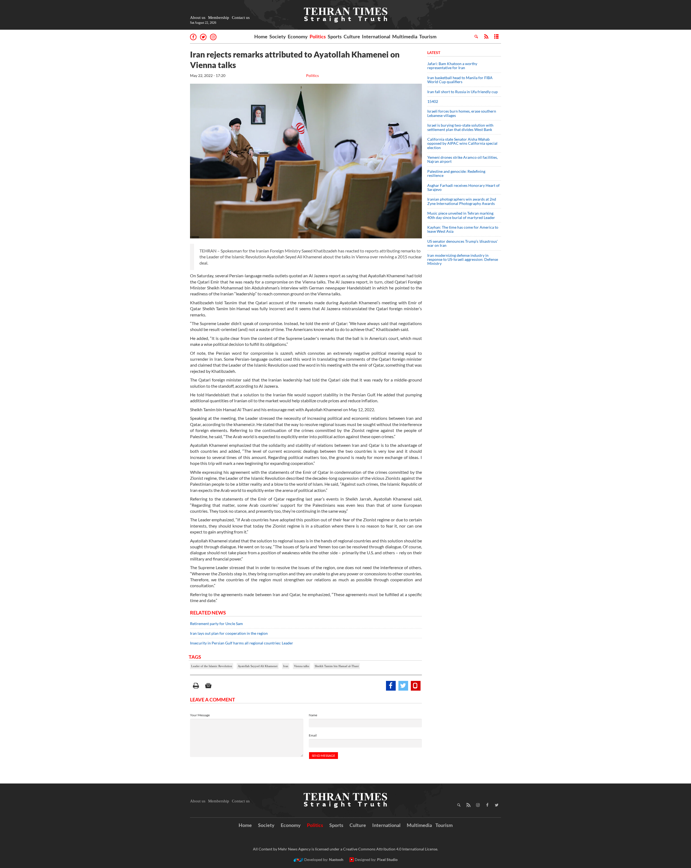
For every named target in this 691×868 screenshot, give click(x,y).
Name (313, 715)
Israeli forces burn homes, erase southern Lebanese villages (461, 113)
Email (313, 735)
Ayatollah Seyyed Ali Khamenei (257, 666)
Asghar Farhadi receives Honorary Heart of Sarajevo (463, 187)
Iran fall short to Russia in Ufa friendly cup (462, 91)
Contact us (241, 17)
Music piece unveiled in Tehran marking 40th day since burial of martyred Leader (462, 215)
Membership (218, 17)
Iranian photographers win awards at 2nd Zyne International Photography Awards (461, 201)
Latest (433, 52)
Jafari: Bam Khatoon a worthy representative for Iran (452, 65)
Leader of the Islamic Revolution (211, 666)
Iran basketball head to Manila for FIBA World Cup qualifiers (460, 79)
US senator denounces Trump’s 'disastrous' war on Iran (462, 243)
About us (197, 17)
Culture (352, 36)
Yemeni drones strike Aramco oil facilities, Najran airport (462, 159)
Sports (335, 36)
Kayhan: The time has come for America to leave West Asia (462, 229)
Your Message (200, 715)
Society (277, 36)
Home (260, 36)
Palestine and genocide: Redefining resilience (456, 173)
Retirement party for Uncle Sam (216, 623)
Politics (318, 36)
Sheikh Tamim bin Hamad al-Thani (337, 666)
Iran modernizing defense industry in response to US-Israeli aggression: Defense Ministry (462, 259)
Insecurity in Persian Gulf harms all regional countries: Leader (241, 643)
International (376, 36)
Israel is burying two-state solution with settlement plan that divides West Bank (460, 127)
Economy (298, 36)
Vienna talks (301, 666)
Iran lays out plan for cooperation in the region (229, 633)
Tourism (427, 36)
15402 (432, 101)
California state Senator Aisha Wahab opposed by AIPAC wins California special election (462, 143)
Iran (285, 666)
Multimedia (404, 36)
